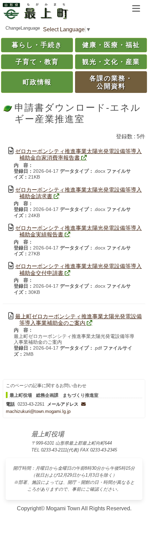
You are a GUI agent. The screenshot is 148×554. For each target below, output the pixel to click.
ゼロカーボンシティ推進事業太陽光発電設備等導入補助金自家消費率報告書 (78, 154)
